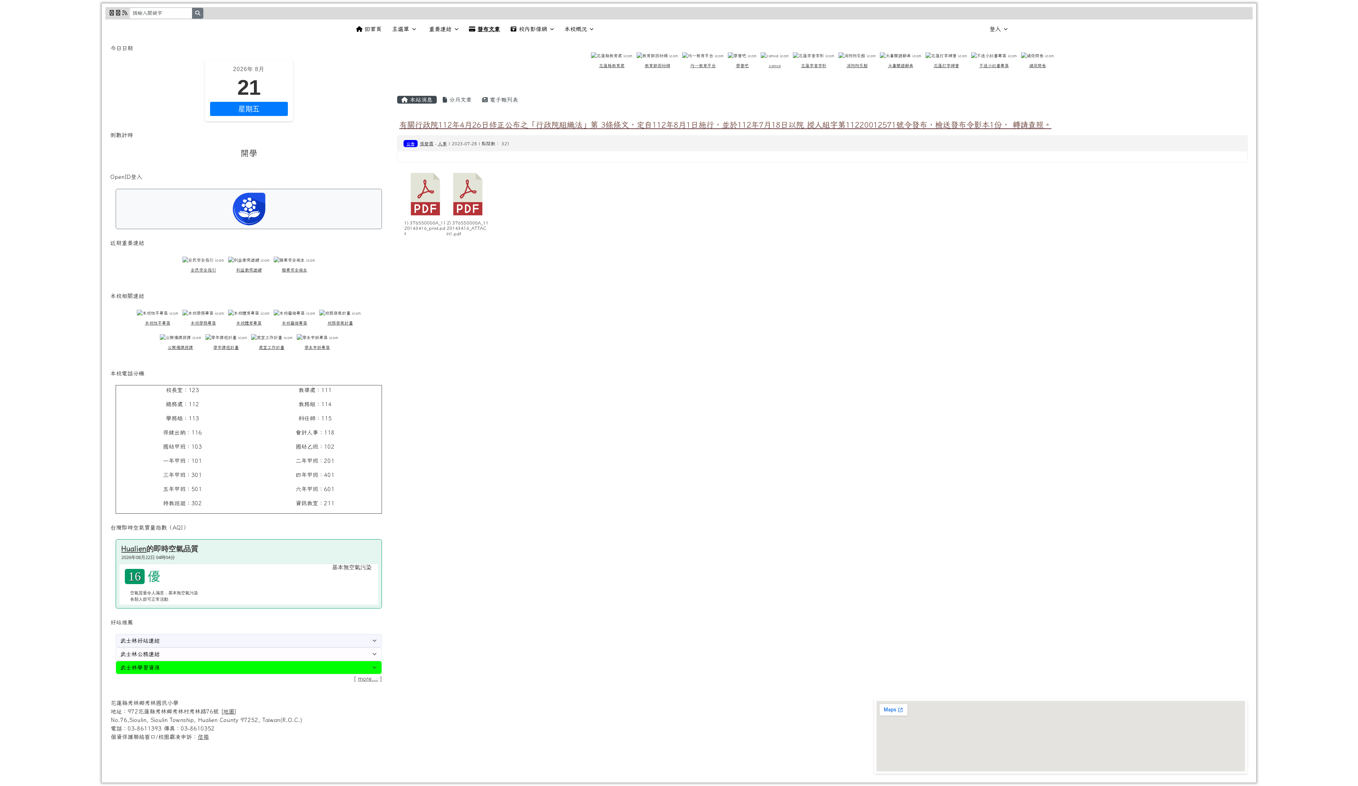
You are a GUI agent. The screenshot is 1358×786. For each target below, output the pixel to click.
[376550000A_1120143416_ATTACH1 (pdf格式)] (468, 194)
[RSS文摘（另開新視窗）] (124, 13)
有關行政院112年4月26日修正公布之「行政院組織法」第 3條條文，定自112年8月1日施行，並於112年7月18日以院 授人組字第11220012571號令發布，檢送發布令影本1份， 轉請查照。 (725, 125)
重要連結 (440, 29)
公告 (410, 143)
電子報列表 (503, 100)
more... (368, 678)
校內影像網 (533, 29)
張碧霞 (427, 143)
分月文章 (459, 100)
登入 (995, 29)
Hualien (133, 548)
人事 (442, 143)
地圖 (228, 711)
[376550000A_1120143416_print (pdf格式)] (425, 194)
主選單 (400, 29)
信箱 (203, 737)
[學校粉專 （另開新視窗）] (112, 13)
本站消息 (420, 100)
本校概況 (575, 29)
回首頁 (373, 29)
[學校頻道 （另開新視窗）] (118, 13)
